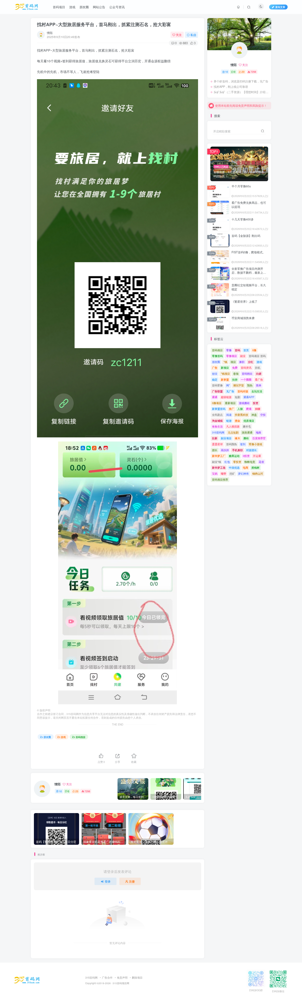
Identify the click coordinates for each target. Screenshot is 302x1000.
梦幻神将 (243, 473)
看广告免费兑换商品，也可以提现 (249, 204)
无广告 (230, 391)
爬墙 (248, 409)
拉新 (214, 438)
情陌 (50, 33)
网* (228, 385)
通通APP (248, 397)
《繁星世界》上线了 (244, 301)
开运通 (257, 456)
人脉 (240, 409)
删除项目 (137, 977)
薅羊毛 (247, 426)
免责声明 (122, 977)
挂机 (257, 368)
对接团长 (251, 450)
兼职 (241, 362)
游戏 (63, 737)
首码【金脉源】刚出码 (246, 236)
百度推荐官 (259, 438)
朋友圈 (47, 737)
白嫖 (258, 373)
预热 (249, 385)
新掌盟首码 (218, 409)
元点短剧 (233, 432)
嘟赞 (223, 473)
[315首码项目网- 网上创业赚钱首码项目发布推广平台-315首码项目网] (26, 980)
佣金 (237, 421)
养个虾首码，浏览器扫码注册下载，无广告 (241, 81)
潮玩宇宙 (238, 385)
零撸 (229, 350)
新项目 (225, 368)
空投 (263, 415)
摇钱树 (255, 467)
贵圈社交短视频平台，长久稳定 (249, 287)
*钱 (225, 362)
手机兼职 (237, 450)
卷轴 (236, 373)
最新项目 (230, 403)
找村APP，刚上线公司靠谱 (231, 87)
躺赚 (257, 409)
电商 (245, 467)
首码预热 (231, 444)
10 (60, 791)
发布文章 (280, 7)
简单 (258, 385)
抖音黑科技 (241, 415)
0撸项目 (216, 403)
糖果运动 (234, 456)
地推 (258, 432)
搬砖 (246, 438)
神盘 (254, 415)
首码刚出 (247, 373)
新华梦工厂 (218, 456)
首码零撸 (217, 385)
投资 (255, 403)
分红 (250, 362)
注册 (132, 881)
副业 (243, 356)
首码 (237, 350)
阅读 (229, 415)
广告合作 (107, 977)
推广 (231, 409)
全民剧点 (217, 415)
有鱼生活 (217, 426)
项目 (233, 362)
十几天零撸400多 (243, 219)
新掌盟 (225, 379)
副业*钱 (216, 462)
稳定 (214, 379)
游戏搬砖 (244, 403)
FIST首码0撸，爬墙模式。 (248, 252)
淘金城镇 (217, 421)
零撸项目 (231, 356)
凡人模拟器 (233, 426)
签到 (243, 444)
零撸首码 (217, 356)
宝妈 (214, 473)
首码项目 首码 (257, 356)
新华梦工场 (218, 467)
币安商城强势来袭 (243, 318)
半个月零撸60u (241, 186)
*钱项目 (225, 373)
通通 (214, 397)
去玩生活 (256, 391)
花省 (261, 462)
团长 (214, 450)
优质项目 (248, 421)
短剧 (237, 397)
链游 (229, 421)
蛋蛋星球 (217, 444)
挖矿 (232, 473)
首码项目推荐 (220, 479)
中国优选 (234, 467)
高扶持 (225, 450)
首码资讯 (246, 368)
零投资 (237, 462)
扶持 (234, 379)
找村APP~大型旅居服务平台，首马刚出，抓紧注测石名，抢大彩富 (104, 24)
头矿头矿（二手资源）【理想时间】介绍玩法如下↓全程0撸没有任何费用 (241, 92)
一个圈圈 (246, 379)
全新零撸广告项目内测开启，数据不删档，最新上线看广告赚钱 (249, 273)
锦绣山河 (257, 473)
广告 (214, 368)
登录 (108, 881)
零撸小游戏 (255, 444)
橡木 (237, 438)
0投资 (246, 456)
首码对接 (242, 391)
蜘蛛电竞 (249, 462)
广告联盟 (217, 391)
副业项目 (226, 438)
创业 (214, 373)
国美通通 (247, 432)
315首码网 (218, 432)
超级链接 (226, 397)
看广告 (259, 379)
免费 (234, 368)
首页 (246, 350)
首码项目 (80, 737)
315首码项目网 (121, 983)
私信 (193, 35)
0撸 (254, 350)
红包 (227, 462)
